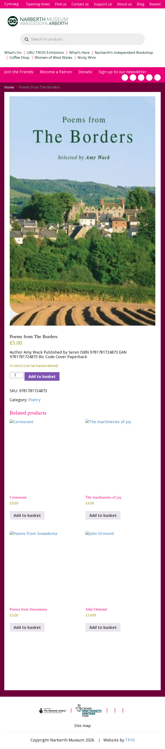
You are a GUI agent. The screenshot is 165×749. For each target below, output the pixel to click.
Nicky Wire (87, 57)
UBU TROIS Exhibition (45, 52)
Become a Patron (56, 72)
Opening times (38, 4)
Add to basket (42, 376)
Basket (155, 4)
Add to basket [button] (27, 515)
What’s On (12, 52)
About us (124, 4)
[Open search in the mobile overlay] (82, 39)
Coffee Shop (19, 57)
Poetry (34, 399)
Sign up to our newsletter (122, 72)
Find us (60, 4)
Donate (85, 72)
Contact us (80, 4)
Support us (103, 4)
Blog (140, 4)
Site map (82, 725)
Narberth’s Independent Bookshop (124, 52)
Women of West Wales (53, 57)
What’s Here (79, 52)
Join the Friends (18, 72)
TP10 (129, 740)
